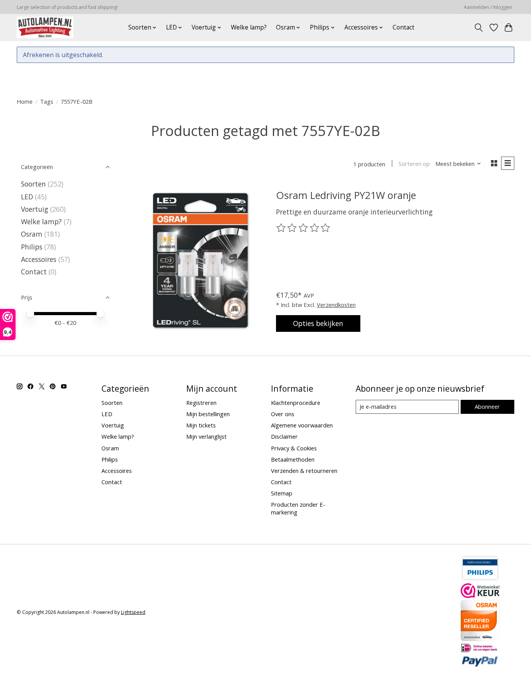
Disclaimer (284, 436)
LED (27, 196)
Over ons (282, 414)
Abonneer (487, 406)
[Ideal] (480, 650)
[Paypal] (480, 664)
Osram (31, 234)
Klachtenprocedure (295, 402)
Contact (403, 27)
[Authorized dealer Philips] (480, 578)
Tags (46, 101)
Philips (31, 246)
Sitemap (281, 493)
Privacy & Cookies (294, 448)
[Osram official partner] (480, 638)
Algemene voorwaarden (302, 425)
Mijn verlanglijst (206, 436)
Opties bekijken (318, 323)
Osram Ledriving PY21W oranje (346, 195)
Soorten (33, 183)
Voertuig (34, 209)
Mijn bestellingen (208, 414)
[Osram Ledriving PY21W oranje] (200, 260)
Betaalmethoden (292, 459)
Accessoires (38, 259)
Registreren (201, 402)
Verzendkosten (336, 305)
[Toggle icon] (478, 28)
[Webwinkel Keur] (480, 595)
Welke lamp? (249, 27)
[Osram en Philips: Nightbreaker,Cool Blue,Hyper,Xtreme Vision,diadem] (45, 27)
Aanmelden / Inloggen (488, 7)
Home (25, 101)
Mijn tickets (201, 425)
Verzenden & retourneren (304, 470)
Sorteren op (414, 163)
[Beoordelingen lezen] (304, 228)
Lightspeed (133, 612)
